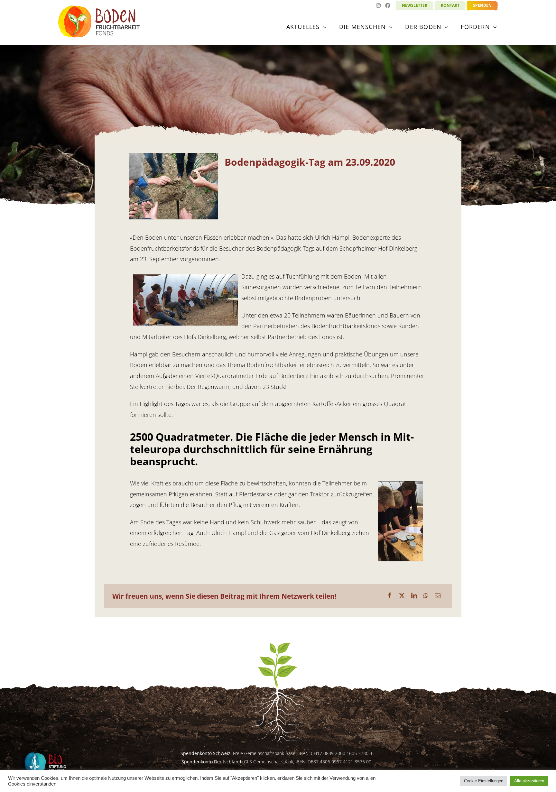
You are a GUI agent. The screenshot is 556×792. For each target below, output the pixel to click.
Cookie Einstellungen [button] (483, 780)
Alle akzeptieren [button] (529, 780)
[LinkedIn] (414, 595)
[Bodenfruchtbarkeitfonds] (99, 8)
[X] (402, 595)
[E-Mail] (437, 595)
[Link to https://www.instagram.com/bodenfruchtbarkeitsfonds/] (378, 7)
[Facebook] (390, 595)
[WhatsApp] (425, 595)
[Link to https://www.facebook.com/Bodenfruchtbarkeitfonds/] (387, 7)
